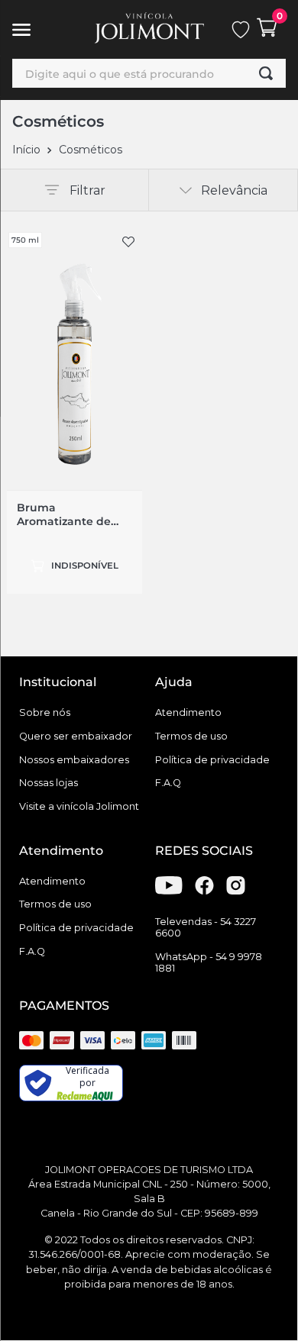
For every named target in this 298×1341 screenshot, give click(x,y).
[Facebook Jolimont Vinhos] (204, 890)
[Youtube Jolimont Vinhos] (169, 890)
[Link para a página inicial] (26, 149)
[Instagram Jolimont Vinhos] (235, 890)
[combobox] (149, 73)
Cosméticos (90, 149)
